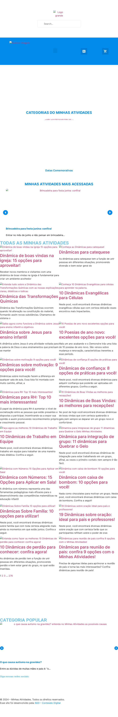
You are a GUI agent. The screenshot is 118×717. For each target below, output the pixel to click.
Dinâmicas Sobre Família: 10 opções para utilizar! (27, 513)
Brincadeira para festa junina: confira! (29, 228)
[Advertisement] (59, 85)
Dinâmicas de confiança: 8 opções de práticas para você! (88, 371)
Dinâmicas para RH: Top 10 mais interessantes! (25, 399)
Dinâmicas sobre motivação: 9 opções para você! (29, 367)
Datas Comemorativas (59, 170)
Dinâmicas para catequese (84, 252)
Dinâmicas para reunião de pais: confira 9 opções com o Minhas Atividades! (86, 552)
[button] (55, 50)
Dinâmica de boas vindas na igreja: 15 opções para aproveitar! (27, 260)
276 (11, 575)
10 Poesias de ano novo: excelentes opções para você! (87, 335)
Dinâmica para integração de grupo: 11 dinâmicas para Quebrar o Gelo (86, 441)
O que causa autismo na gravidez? (21, 662)
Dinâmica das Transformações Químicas (29, 299)
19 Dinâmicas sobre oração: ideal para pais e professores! (87, 517)
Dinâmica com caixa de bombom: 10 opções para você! (83, 482)
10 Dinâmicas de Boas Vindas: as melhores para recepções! (87, 403)
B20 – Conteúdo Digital (48, 702)
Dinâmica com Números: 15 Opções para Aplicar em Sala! (28, 480)
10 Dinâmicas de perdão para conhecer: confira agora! (28, 549)
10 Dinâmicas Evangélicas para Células (84, 295)
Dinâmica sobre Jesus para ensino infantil (26, 335)
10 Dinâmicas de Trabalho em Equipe (28, 439)
